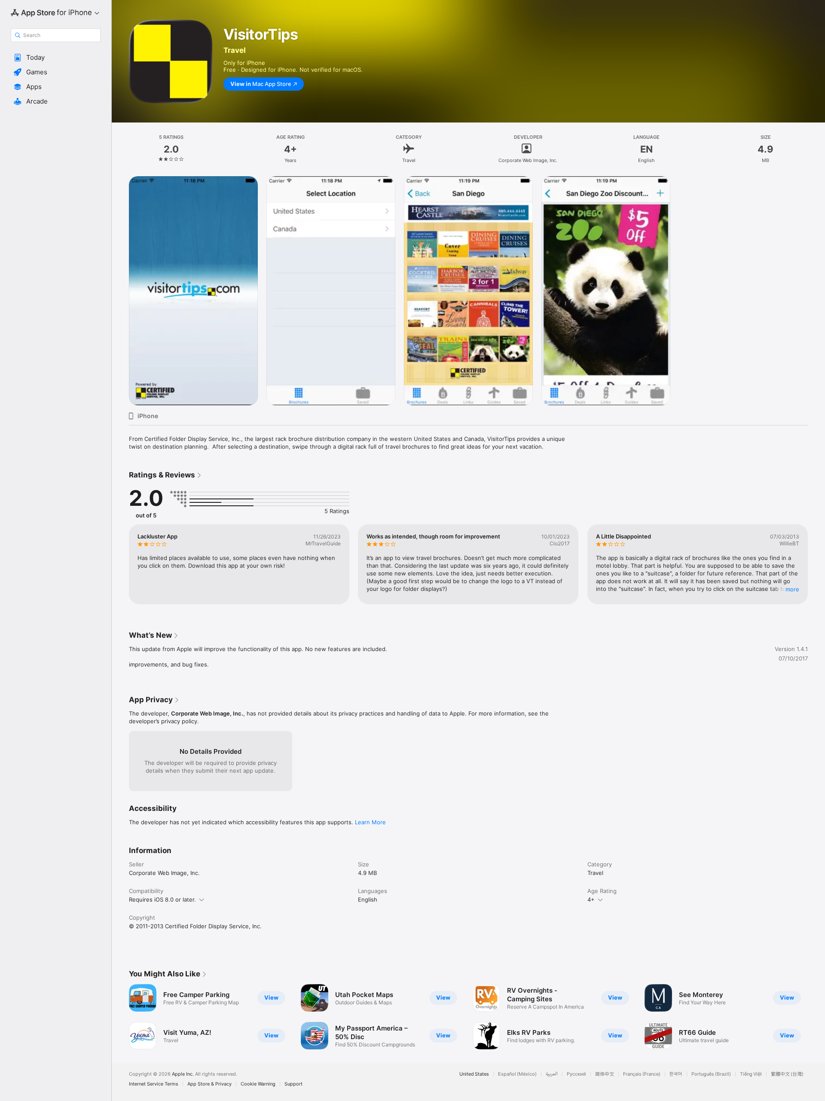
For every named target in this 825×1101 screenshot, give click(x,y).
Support (293, 1084)
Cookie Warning (258, 1084)
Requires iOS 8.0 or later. (162, 899)
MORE (792, 589)
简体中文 (604, 1074)
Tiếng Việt (751, 1074)
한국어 (675, 1074)
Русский (576, 1074)
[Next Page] (816, 564)
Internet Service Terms (153, 1084)
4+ (591, 899)
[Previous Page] (120, 564)
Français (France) (641, 1074)
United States (474, 1074)
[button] (55, 57)
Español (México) (517, 1074)
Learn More (370, 822)
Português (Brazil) (711, 1074)
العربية (552, 1074)
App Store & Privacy (209, 1084)
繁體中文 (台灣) (787, 1074)
